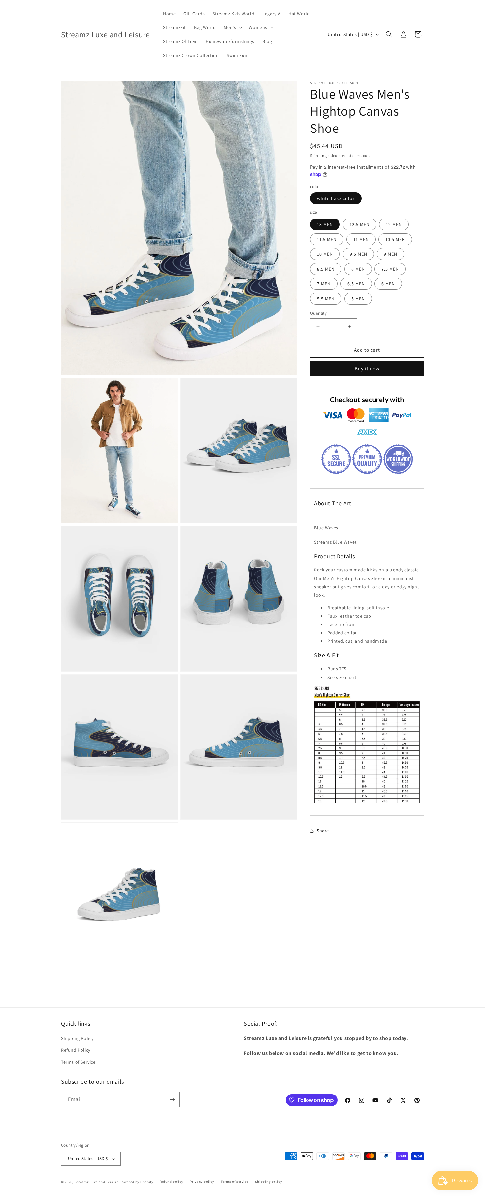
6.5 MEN (356, 284)
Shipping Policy (77, 1038)
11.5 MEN (327, 239)
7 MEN (324, 284)
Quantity (318, 313)
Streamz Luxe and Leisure (97, 1182)
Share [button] (323, 830)
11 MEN (361, 239)
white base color (336, 198)
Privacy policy (202, 1181)
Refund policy (171, 1181)
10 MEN (325, 254)
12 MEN (394, 224)
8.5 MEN (326, 269)
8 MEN (358, 269)
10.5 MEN (395, 239)
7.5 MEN (390, 269)
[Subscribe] (172, 1099)
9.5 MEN (358, 254)
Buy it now (367, 368)
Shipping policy (268, 1181)
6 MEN (388, 284)
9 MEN (390, 254)
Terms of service (234, 1181)
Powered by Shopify (136, 1182)
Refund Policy (75, 1050)
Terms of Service (78, 1062)
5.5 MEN (326, 299)
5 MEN (358, 299)
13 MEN (325, 224)
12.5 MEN (360, 224)
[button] (232, 27)
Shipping (318, 155)
